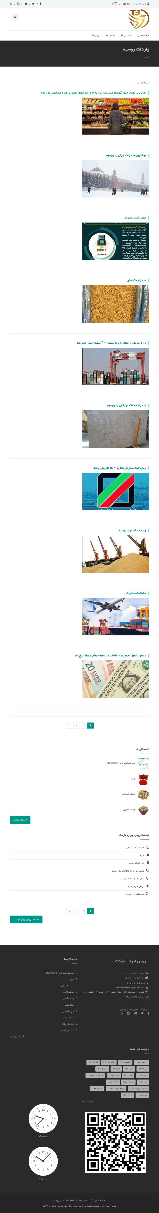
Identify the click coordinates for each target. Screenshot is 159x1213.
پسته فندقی (128, 794)
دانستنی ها (84, 1200)
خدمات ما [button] (110, 35)
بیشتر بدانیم (19, 820)
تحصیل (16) (97, 1089)
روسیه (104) (141, 1062)
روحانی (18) (128, 1082)
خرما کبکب (68, 1017)
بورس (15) (142, 1095)
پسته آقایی (68, 998)
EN (124, 4)
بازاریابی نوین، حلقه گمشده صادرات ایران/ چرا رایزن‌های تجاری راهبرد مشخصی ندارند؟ (93, 93)
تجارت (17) (113, 1082)
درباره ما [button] (96, 35)
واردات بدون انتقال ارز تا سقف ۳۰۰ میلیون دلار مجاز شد (111, 343)
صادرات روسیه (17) (138, 1089)
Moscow (43, 1137)
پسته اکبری (129, 809)
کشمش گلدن (67, 1030)
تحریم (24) (102, 1069)
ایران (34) (93, 1062)
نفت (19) (128, 1075)
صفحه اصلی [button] (143, 35)
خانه (147, 57)
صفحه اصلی (99, 1200)
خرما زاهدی (68, 1011)
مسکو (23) (142, 1075)
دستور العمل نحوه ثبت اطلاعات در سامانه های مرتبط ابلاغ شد (110, 655)
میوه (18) (143, 1082)
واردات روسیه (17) (116, 1089)
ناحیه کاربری (140, 4)
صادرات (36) (109, 1062)
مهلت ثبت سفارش (135, 218)
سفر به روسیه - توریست (131, 878)
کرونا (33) (142, 1069)
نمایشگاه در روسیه (135, 894)
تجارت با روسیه (136, 863)
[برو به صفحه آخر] (69, 726)
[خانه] (138, 19)
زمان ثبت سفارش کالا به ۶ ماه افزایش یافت (119, 468)
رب (133, 778)
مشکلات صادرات (136, 593)
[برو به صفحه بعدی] (76, 726)
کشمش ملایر (67, 1024)
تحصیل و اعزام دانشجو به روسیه (128, 871)
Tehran (43, 1179)
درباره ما (57, 1200)
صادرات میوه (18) (95, 1075)
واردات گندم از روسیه (132, 530)
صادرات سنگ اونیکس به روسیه (126, 405)
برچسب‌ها (87, 1101)
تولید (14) (127, 1095)
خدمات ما (70, 1200)
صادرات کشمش (136, 280)
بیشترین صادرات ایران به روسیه (126, 155)
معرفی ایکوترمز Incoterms (120, 763)
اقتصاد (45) (125, 1062)
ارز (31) (116, 1069)
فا (112, 4)
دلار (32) (129, 1069)
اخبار (142, 855)
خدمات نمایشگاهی (135, 847)
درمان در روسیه (136, 886)
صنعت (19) (114, 1075)
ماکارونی (69, 1005)
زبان (147, 83)
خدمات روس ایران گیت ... (25, 919)
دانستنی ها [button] (126, 35)
